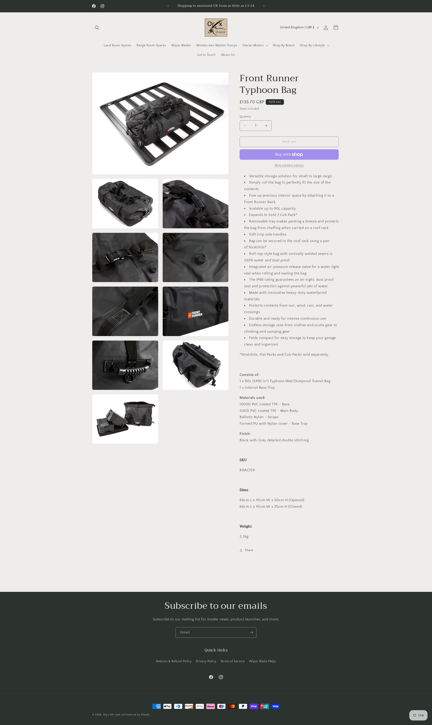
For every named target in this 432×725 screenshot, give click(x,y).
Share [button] (249, 550)
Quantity (245, 116)
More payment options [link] (289, 165)
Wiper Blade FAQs (262, 661)
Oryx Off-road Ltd (114, 714)
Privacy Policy (206, 661)
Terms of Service (232, 661)
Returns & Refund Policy (173, 661)
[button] (97, 28)
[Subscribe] (251, 632)
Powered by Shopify (137, 714)
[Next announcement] (264, 6)
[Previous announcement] (168, 6)
